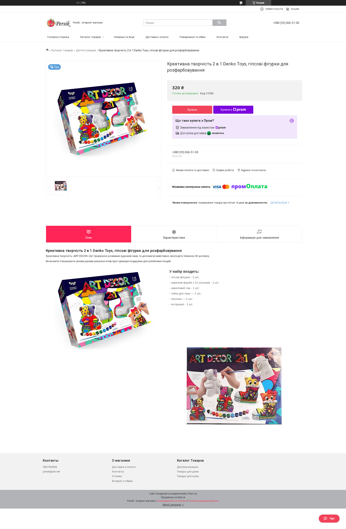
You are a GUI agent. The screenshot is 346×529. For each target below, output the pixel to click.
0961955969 (50, 466)
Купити (192, 109)
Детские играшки (187, 466)
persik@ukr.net (51, 471)
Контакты (118, 471)
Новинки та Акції (124, 37)
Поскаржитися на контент (172, 501)
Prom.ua (192, 493)
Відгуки (243, 37)
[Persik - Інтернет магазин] (59, 22)
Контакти (222, 37)
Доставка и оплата (124, 466)
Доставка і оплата (157, 37)
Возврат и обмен (122, 480)
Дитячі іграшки (86, 50)
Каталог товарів (90, 37)
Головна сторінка (58, 37)
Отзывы (117, 476)
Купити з (226, 109)
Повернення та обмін (192, 37)
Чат (332, 518)
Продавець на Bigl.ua (173, 497)
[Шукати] (219, 22)
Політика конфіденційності (203, 501)
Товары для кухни (188, 476)
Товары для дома (188, 471)
